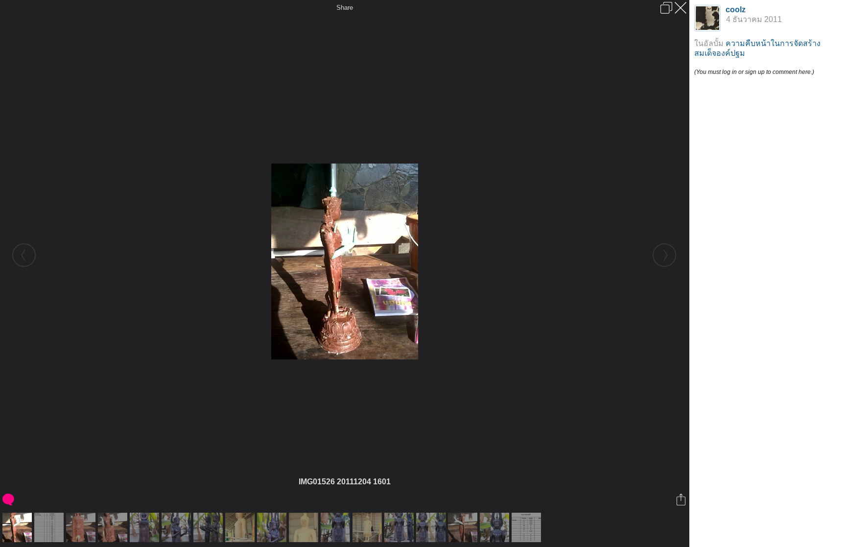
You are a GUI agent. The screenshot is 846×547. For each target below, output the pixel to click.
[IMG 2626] (305, 527)
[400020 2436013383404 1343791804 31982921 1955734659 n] (50, 527)
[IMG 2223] (273, 527)
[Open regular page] (666, 8)
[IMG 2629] (241, 527)
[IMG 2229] (400, 527)
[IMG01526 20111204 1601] (18, 527)
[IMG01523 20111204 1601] (114, 527)
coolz (736, 9)
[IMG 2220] (209, 527)
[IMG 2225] (177, 527)
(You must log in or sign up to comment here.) (754, 72)
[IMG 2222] (146, 527)
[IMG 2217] (496, 527)
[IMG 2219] (432, 527)
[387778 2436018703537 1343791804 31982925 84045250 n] (527, 527)
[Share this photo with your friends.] (681, 499)
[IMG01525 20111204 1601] (82, 527)
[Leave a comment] (9, 499)
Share (344, 7)
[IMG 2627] (368, 527)
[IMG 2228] (336, 527)
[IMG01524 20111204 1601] (464, 527)
